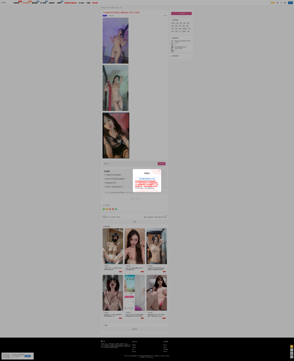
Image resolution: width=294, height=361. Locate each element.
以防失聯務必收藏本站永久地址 (147, 179)
